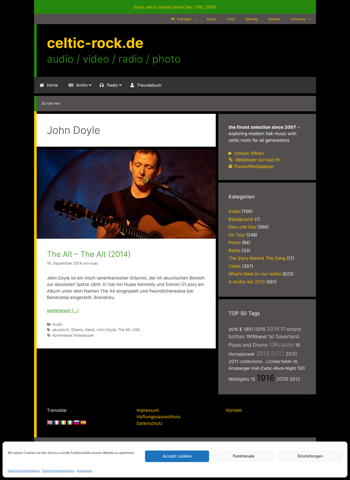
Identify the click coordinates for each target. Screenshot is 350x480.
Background (241, 219)
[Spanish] (83, 422)
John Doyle (106, 329)
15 (253, 379)
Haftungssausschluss (159, 416)
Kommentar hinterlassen (73, 335)
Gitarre (77, 329)
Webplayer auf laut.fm (257, 159)
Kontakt (274, 19)
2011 (277, 353)
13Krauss (281, 344)
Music (212, 19)
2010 (291, 354)
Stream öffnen (248, 153)
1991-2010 (254, 329)
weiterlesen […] (63, 310)
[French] (57, 422)
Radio (234, 250)
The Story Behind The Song (257, 258)
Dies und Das (242, 226)
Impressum (84, 471)
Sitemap (251, 19)
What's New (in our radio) (255, 273)
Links (231, 19)
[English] (50, 422)
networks (298, 19)
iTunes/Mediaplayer (254, 166)
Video (235, 266)
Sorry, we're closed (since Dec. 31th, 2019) (175, 6)
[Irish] (63, 422)
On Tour (237, 234)
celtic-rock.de (95, 42)
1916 (266, 378)
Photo (235, 242)
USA (136, 329)
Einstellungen (310, 456)
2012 (295, 379)
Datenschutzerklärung (24, 471)
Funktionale (243, 456)
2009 (282, 379)
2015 (233, 329)
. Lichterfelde (278, 361)
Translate (183, 19)
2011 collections (245, 361)
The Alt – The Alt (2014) (89, 254)
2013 (263, 353)
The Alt (124, 329)
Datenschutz (149, 423)
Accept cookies (177, 456)
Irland (89, 329)
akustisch (61, 329)
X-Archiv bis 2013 (247, 281)
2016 (273, 329)
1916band (256, 336)
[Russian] (77, 422)
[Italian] (70, 422)
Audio (58, 324)
